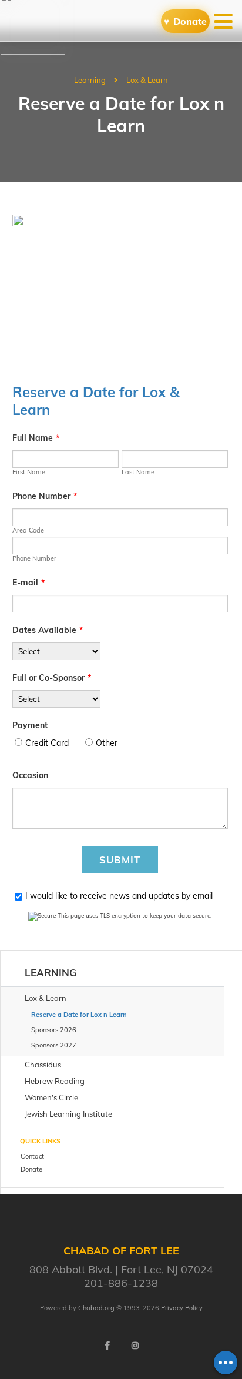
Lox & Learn (147, 80)
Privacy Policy (182, 1308)
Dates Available (47, 630)
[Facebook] (107, 1345)
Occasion (30, 775)
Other (106, 743)
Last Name (138, 472)
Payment (30, 725)
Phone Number (44, 496)
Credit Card (47, 743)
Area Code (28, 530)
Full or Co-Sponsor (51, 677)
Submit (119, 859)
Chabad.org (96, 1308)
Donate (190, 21)
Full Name (35, 438)
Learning (90, 80)
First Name (28, 472)
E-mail (28, 582)
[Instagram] (135, 1345)
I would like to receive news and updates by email (119, 896)
